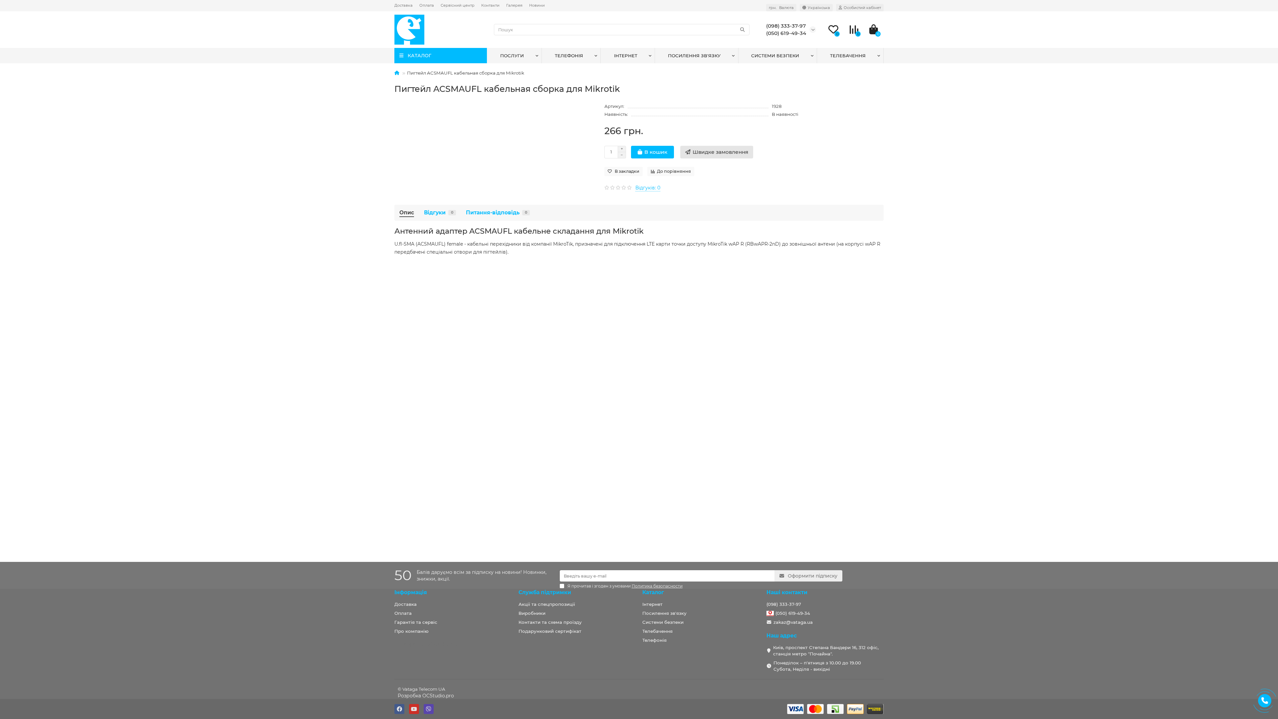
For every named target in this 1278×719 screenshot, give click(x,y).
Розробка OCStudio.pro (426, 696)
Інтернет (625, 55)
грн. (781, 7)
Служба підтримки (545, 592)
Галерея (514, 5)
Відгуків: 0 (647, 188)
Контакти (490, 5)
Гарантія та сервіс (415, 622)
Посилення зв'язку (694, 55)
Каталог (653, 592)
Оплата (426, 5)
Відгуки (438, 212)
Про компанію (411, 631)
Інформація (410, 592)
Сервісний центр (458, 5)
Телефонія (569, 55)
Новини (537, 5)
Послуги (512, 55)
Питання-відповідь (496, 212)
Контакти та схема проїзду (550, 622)
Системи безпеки (775, 55)
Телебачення (848, 55)
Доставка (403, 5)
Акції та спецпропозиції (547, 604)
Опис (406, 212)
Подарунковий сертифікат (550, 631)
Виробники (532, 613)
